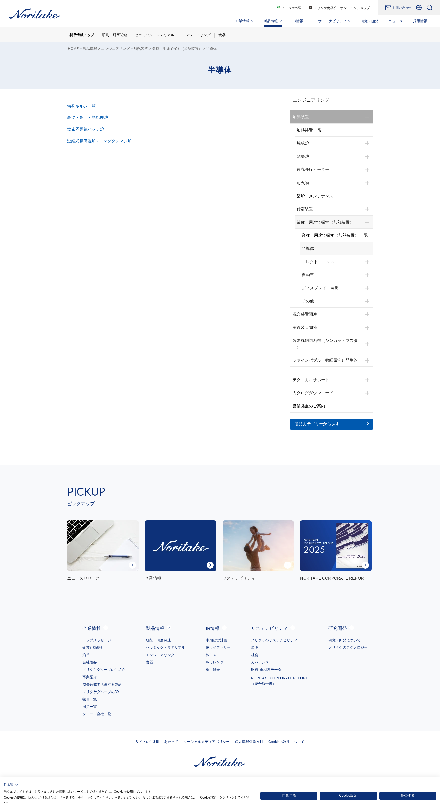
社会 (254, 655)
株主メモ (213, 655)
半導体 (308, 248)
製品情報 (90, 49)
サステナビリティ (269, 628)
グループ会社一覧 (96, 714)
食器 (149, 662)
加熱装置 (141, 49)
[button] (11, 785)
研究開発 (337, 628)
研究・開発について (344, 640)
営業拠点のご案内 (309, 406)
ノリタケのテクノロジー (348, 647)
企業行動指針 (93, 647)
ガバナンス (260, 662)
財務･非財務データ (266, 670)
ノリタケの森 (291, 8)
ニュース (396, 21)
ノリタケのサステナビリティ (274, 640)
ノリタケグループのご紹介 (103, 670)
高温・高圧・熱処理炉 (87, 117)
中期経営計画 (216, 640)
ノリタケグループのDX (100, 692)
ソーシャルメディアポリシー (206, 742)
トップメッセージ (96, 640)
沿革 (86, 655)
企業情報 (91, 628)
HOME (73, 49)
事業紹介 (89, 677)
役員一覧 (89, 699)
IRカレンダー (216, 662)
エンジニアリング (115, 49)
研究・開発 (369, 21)
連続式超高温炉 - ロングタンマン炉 (99, 141)
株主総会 (213, 670)
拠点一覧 (89, 706)
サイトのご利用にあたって (156, 742)
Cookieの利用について (286, 742)
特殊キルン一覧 (81, 106)
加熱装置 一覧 (309, 130)
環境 (254, 647)
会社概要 (89, 662)
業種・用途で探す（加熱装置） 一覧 (335, 235)
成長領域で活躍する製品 (102, 684)
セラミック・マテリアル (165, 647)
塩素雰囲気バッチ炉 (85, 129)
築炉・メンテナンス (315, 196)
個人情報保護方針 (249, 742)
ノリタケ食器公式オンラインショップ (342, 8)
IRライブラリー (218, 647)
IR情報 (212, 628)
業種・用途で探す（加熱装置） (177, 49)
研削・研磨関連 (158, 640)
